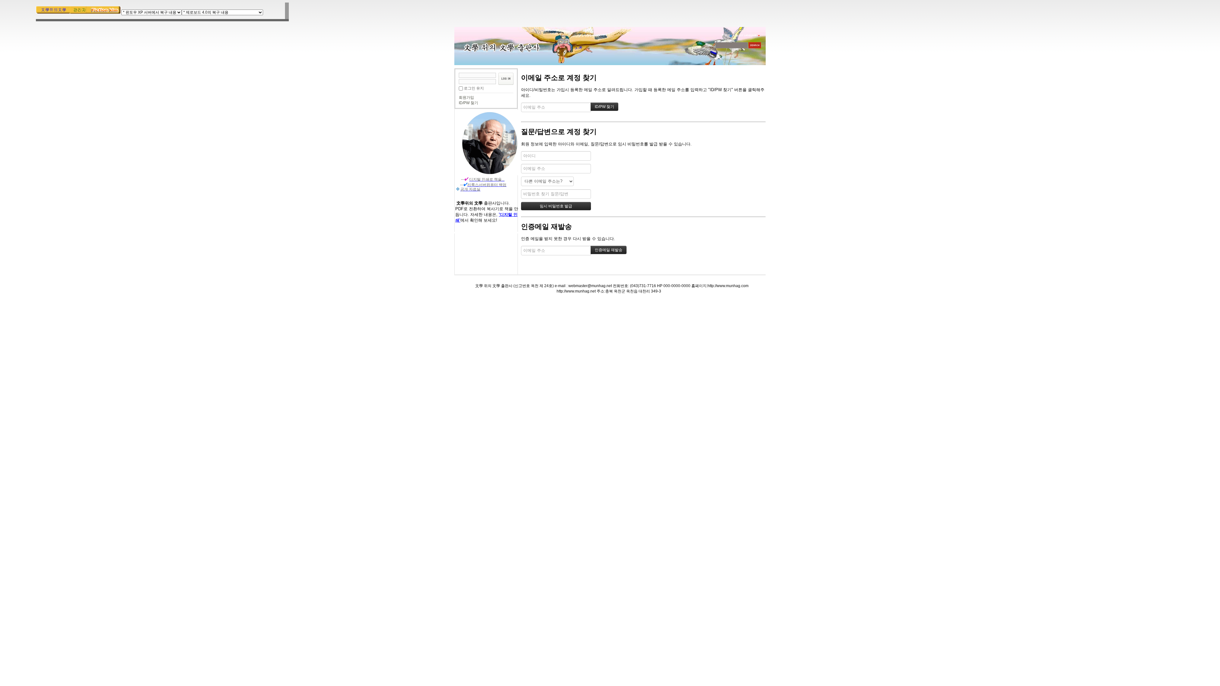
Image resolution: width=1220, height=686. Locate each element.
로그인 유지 (474, 88)
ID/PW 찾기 (468, 103)
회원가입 (466, 97)
